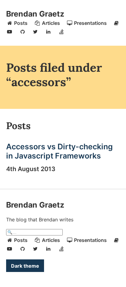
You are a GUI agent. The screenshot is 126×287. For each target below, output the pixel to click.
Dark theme (25, 266)
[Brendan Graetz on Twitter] (35, 32)
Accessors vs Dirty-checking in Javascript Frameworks (59, 151)
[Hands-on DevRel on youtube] (9, 32)
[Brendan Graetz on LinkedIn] (48, 32)
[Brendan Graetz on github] (22, 32)
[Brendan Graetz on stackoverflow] (61, 32)
